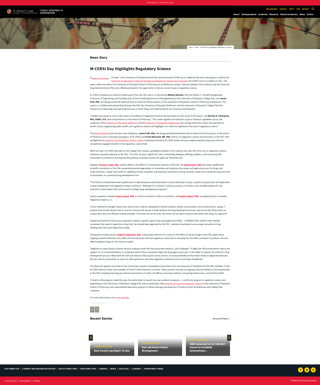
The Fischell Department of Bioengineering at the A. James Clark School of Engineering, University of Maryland (34, 7)
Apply (291, 9)
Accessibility (25, 381)
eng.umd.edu (271, 9)
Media (113, 368)
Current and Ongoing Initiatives (39, 368)
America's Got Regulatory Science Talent (124, 140)
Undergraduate (249, 14)
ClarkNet (136, 368)
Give (298, 9)
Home (191, 47)
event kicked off (101, 133)
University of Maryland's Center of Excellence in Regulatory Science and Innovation (149, 80)
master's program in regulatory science (183, 283)
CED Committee (11, 368)
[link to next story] (97, 309)
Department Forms (153, 368)
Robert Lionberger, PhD (129, 234)
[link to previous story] (92, 309)
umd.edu (36, 381)
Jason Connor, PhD (125, 196)
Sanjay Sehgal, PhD (188, 196)
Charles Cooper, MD (108, 164)
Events (310, 14)
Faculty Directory (68, 368)
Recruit (305, 9)
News (302, 14)
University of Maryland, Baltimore (122, 122)
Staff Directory (88, 368)
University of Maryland (160, 3)
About (237, 14)
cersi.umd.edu (122, 297)
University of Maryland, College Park (163, 122)
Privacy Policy (11, 381)
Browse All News (220, 318)
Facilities (124, 368)
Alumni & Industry (289, 14)
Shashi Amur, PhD (192, 164)
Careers (103, 368)
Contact (283, 9)
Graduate (263, 14)
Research (274, 14)
